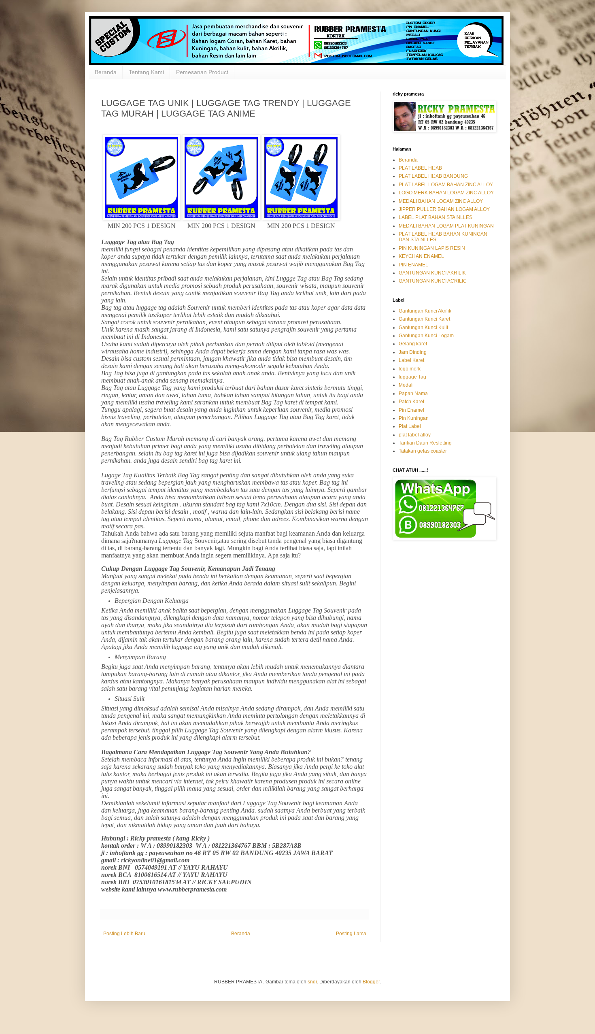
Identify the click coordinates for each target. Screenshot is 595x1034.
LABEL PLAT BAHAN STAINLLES (435, 217)
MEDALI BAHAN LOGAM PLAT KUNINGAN (446, 226)
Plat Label (410, 426)
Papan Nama (413, 393)
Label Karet (411, 360)
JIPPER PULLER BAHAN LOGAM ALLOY (444, 209)
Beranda (106, 72)
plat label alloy (415, 435)
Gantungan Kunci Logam (426, 335)
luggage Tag (412, 377)
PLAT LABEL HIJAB (420, 168)
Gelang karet (413, 344)
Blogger (371, 982)
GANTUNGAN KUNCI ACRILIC (433, 281)
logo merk (410, 369)
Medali (406, 385)
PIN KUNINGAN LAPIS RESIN (432, 248)
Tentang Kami (146, 72)
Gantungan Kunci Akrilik (425, 311)
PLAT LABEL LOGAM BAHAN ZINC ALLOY (446, 184)
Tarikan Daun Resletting (425, 443)
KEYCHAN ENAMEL (421, 256)
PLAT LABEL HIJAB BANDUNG (433, 176)
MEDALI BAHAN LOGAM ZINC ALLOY (441, 201)
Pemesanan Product (202, 72)
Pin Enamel (411, 410)
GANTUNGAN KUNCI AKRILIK (432, 273)
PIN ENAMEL (413, 265)
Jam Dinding (413, 352)
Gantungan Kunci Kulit (423, 327)
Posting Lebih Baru (124, 933)
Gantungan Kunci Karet (424, 319)
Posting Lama (351, 933)
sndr (312, 982)
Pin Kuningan (414, 418)
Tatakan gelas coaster (423, 451)
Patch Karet (411, 401)
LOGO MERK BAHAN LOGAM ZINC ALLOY (446, 193)
